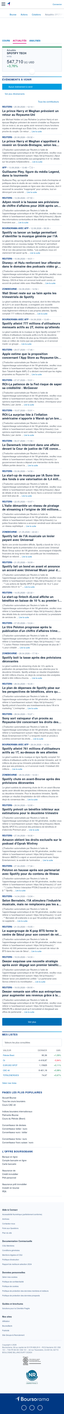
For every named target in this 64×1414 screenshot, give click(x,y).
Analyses (34, 40)
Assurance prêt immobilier (14, 1184)
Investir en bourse (10, 1187)
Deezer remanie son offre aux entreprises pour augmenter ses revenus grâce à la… (31, 993)
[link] (22, 1214)
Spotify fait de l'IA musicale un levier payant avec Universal (28, 538)
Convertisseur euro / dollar (14, 1132)
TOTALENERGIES (11, 1075)
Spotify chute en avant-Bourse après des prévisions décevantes (31, 781)
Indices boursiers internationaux (17, 1111)
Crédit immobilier (10, 1174)
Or (4, 1060)
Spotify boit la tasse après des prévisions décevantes (31, 659)
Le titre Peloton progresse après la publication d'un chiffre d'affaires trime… (31, 629)
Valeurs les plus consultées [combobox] (17, 1042)
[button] (3, 4)
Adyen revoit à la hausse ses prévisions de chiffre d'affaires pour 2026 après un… (31, 204)
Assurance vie (8, 1170)
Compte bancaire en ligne (14, 1160)
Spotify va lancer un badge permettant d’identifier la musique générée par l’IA (29, 234)
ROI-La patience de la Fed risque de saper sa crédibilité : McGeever (32, 386)
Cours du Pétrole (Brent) (13, 1118)
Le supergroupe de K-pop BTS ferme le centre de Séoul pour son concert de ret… (32, 932)
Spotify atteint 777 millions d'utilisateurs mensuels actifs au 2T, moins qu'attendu (31, 325)
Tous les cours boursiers (13, 1101)
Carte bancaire (9, 1163)
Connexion (57, 4)
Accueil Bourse (9, 1097)
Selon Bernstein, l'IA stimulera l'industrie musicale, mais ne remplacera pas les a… (31, 902)
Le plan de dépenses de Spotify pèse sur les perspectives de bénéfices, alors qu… (31, 690)
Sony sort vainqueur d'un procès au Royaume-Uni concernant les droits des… (31, 720)
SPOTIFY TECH (16, 53)
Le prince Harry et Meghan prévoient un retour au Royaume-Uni (30, 113)
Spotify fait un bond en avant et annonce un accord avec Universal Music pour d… (31, 568)
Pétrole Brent (8, 1055)
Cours (6, 40)
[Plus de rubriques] (59, 40)
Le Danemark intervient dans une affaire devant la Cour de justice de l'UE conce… (31, 447)
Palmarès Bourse (10, 1114)
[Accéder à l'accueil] (4, 14)
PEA (4, 1191)
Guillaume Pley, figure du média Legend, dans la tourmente (31, 173)
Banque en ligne (10, 1156)
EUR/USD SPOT (10, 1065)
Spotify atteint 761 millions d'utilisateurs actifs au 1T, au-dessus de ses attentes (31, 750)
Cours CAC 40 (9, 1104)
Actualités (19, 40)
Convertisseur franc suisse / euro (17, 1142)
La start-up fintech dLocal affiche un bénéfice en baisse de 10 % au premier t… (32, 598)
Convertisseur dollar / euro (14, 1128)
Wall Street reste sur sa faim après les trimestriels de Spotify (29, 295)
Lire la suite (37, 131)
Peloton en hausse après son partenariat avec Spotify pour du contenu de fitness (31, 872)
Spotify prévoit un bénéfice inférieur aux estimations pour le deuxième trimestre (30, 811)
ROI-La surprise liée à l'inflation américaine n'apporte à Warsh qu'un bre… (32, 416)
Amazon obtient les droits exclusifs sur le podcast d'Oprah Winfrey (31, 841)
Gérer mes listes (9, 1083)
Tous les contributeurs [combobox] (48, 101)
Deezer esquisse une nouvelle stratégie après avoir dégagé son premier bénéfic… (31, 963)
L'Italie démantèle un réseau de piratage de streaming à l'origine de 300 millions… (31, 507)
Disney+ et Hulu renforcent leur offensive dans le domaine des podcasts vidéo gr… (31, 264)
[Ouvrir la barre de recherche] (44, 4)
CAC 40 (6, 1070)
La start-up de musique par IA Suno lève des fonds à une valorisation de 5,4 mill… (31, 477)
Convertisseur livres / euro (14, 1138)
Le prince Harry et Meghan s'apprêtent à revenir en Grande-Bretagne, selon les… (30, 143)
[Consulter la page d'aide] (49, 4)
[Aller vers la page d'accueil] (9, 4)
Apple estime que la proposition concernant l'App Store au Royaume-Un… (31, 356)
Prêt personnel (9, 1177)
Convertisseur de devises (14, 1125)
